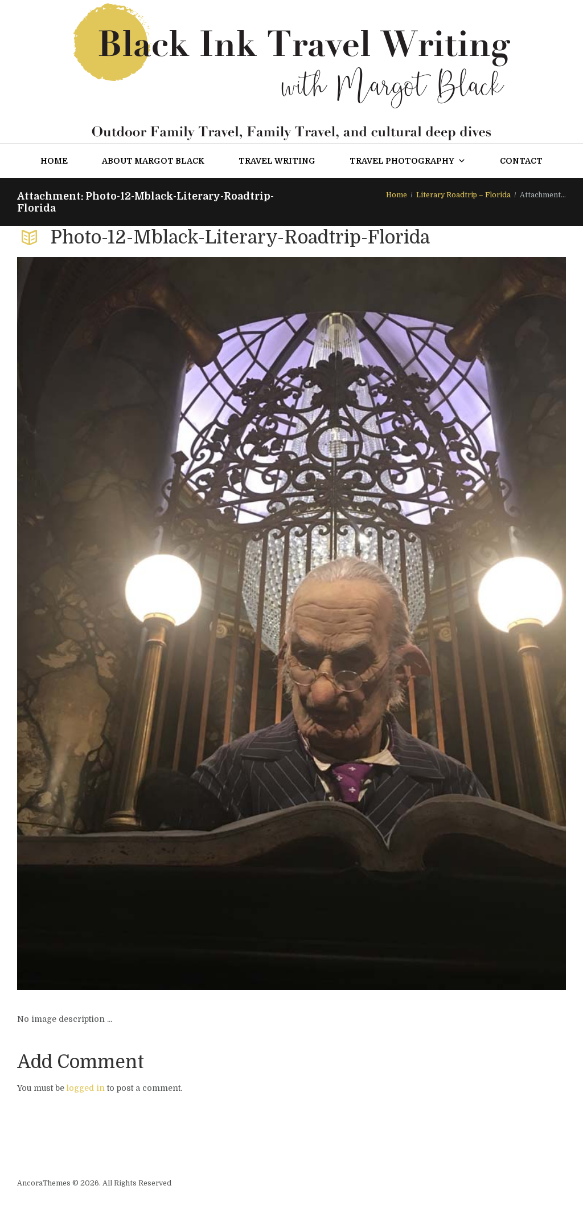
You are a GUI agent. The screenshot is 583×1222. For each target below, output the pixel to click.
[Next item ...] (429, 623)
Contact (521, 160)
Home (54, 160)
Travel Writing (277, 160)
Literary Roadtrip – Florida (463, 195)
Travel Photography (402, 160)
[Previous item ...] (154, 623)
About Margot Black (153, 160)
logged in (86, 1088)
